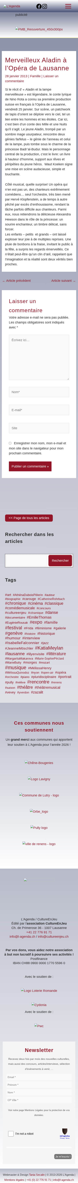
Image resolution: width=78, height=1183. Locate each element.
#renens (56, 682)
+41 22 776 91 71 (39, 932)
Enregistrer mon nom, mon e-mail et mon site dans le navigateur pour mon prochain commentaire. (37, 448)
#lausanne (15, 653)
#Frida (28, 628)
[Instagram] (44, 6)
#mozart (44, 662)
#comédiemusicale (20, 608)
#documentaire (15, 617)
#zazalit (37, 692)
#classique (54, 603)
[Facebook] (39, 6)
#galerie (60, 628)
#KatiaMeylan (49, 648)
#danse (51, 612)
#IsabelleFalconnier (22, 643)
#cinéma (35, 603)
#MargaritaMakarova (19, 658)
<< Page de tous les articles (29, 518)
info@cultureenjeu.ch (53, 936)
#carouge (29, 599)
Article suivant (63, 280)
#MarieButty (13, 662)
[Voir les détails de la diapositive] (39, 29)
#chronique (15, 603)
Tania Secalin (37, 1174)
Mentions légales (14, 1179)
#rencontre (38, 682)
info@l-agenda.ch (22, 936)
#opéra (60, 672)
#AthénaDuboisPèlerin (28, 595)
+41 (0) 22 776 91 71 (38, 1179)
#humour (12, 638)
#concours (44, 608)
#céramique (35, 612)
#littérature (56, 653)
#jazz (45, 643)
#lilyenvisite (35, 654)
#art (8, 595)
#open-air (47, 672)
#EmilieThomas (39, 617)
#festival (13, 627)
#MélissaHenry (40, 668)
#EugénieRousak (16, 622)
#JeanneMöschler (19, 648)
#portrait (64, 677)
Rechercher (60, 560)
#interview (31, 638)
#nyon (35, 672)
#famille (51, 622)
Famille (35, 76)
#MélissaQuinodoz (17, 672)
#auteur (50, 595)
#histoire (30, 633)
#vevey (10, 692)
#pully (9, 682)
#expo (36, 622)
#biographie (12, 599)
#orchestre (12, 677)
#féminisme (43, 628)
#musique (15, 667)
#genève (14, 633)
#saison (10, 687)
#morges (30, 662)
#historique (46, 634)
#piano (24, 677)
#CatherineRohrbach (51, 599)
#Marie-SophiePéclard (49, 658)
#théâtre (25, 687)
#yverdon (23, 692)
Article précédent (16, 280)
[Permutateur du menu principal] (68, 6)
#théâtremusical (47, 687)
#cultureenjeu (15, 613)
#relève (20, 682)
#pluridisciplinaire (43, 677)
